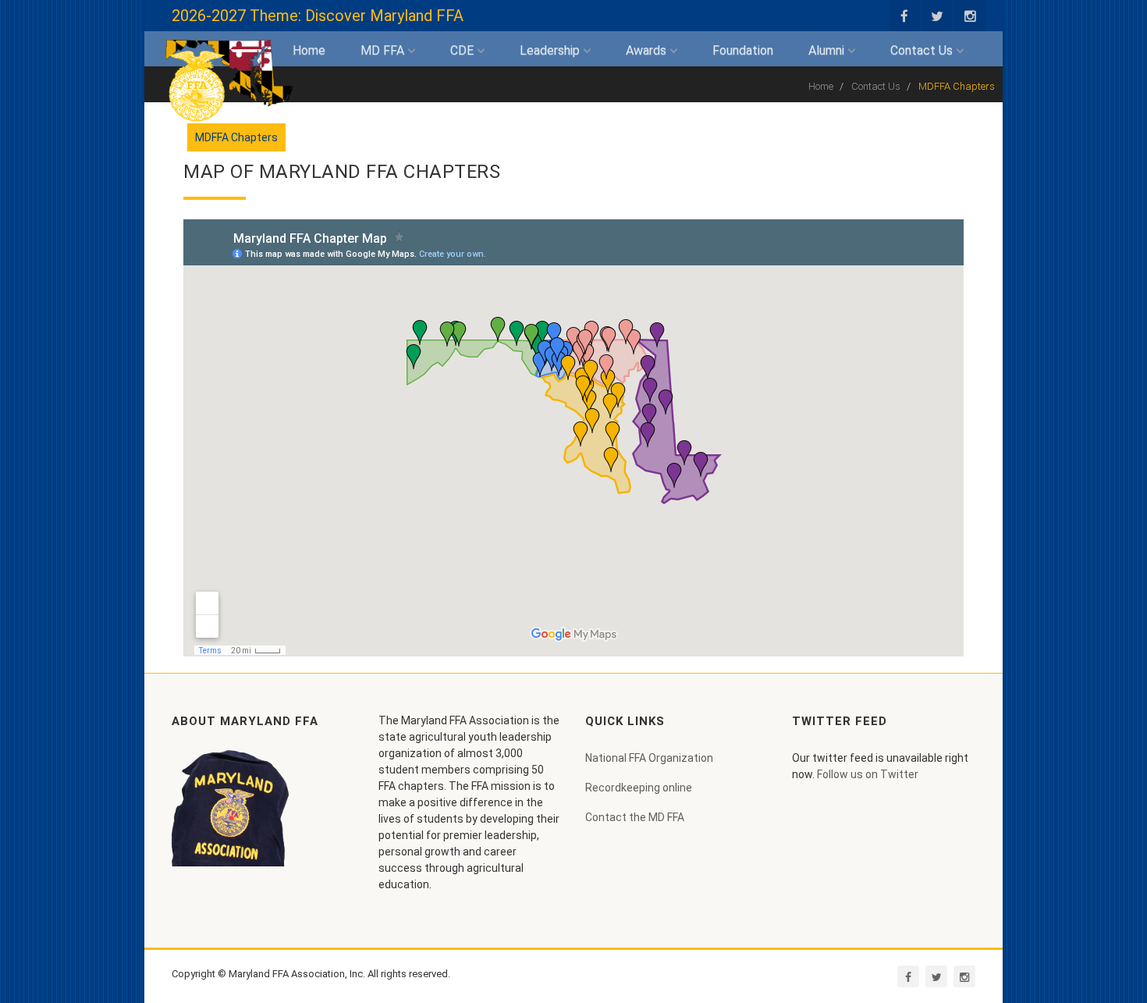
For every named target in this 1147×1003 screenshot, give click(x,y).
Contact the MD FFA (634, 817)
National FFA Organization (649, 758)
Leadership (551, 50)
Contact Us (923, 50)
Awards (647, 50)
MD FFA (383, 50)
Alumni (827, 50)
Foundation (742, 50)
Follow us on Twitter (867, 774)
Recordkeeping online (638, 787)
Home (309, 50)
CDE (463, 50)
